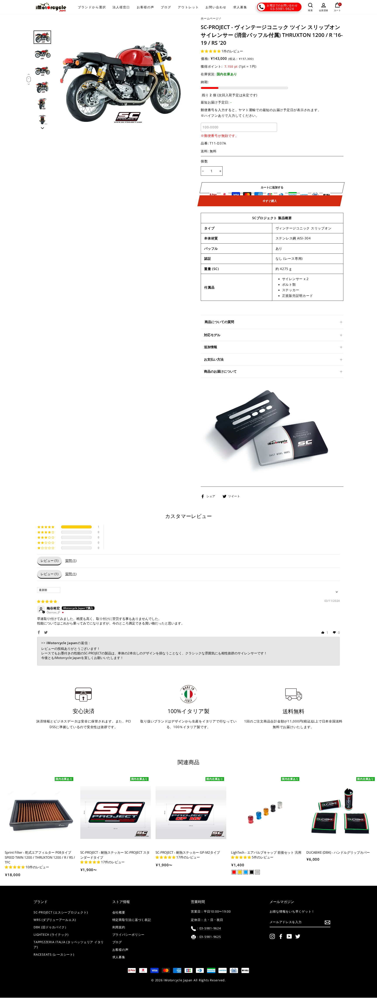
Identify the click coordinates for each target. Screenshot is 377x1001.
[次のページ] (42, 126)
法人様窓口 (121, 7)
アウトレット (188, 7)
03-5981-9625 (210, 937)
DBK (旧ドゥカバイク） (51, 927)
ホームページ (210, 18)
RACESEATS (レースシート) (54, 954)
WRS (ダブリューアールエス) (55, 920)
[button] (211, 51)
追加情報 (210, 347)
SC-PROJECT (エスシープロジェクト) (61, 912)
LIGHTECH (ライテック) (51, 935)
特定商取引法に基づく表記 (131, 920)
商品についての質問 (219, 322)
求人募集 (240, 7)
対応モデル (212, 335)
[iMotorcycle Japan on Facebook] (280, 936)
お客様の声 (145, 7)
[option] (120, 80)
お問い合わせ (216, 7)
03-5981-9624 (282, 8)
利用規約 (118, 927)
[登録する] (327, 922)
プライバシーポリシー (128, 935)
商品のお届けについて (220, 371)
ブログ (166, 7)
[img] (47, 601)
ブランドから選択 (92, 7)
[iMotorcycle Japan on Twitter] (297, 936)
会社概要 (118, 912)
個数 (204, 161)
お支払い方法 (214, 359)
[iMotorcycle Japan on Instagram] (272, 936)
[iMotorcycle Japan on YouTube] (289, 936)
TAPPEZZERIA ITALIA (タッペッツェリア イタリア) (69, 944)
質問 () (70, 560)
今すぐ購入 (270, 201)
